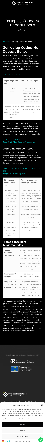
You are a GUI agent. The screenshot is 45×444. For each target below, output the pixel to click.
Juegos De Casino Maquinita (14, 174)
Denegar (22, 430)
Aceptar (22, 425)
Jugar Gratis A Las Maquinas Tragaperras (19, 142)
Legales (28, 441)
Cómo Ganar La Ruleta (11, 139)
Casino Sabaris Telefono (12, 74)
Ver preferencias (22, 436)
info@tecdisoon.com (11, 401)
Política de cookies (19, 441)
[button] (42, 405)
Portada (6, 42)
